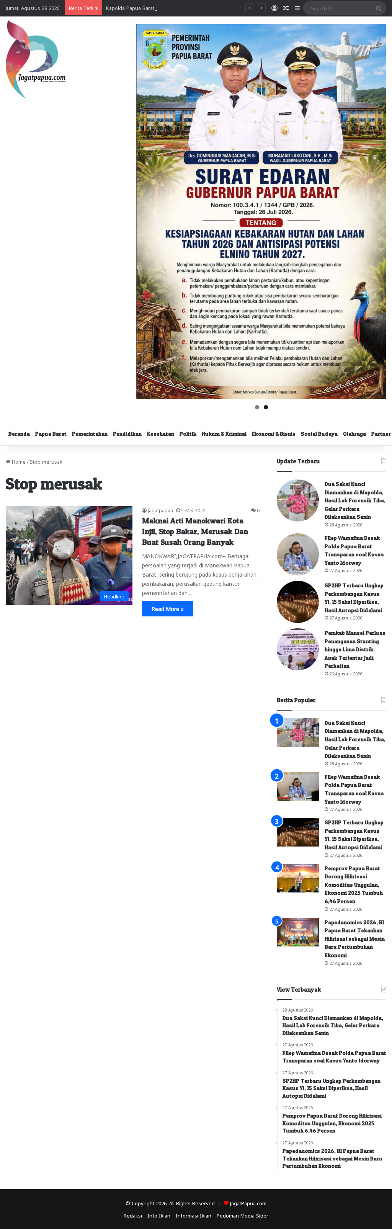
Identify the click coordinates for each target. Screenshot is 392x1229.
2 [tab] (266, 407)
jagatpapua (160, 510)
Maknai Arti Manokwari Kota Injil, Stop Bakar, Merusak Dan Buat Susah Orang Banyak (195, 531)
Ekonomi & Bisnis (274, 433)
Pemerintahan (90, 433)
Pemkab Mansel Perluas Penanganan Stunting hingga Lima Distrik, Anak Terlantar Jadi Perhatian (355, 649)
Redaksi (133, 1215)
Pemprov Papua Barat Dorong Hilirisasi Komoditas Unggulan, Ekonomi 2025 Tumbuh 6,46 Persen (354, 884)
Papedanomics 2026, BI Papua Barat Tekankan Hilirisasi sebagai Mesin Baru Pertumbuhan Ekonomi (355, 938)
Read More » (168, 608)
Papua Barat (51, 433)
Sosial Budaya (319, 433)
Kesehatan (160, 433)
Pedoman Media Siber (242, 1215)
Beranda (19, 433)
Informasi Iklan (193, 1215)
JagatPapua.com (248, 1203)
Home (18, 461)
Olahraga (354, 433)
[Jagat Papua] (35, 59)
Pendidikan (127, 433)
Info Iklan (158, 1215)
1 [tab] (257, 407)
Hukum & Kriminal (224, 433)
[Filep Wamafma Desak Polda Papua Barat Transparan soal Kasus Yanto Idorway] (298, 554)
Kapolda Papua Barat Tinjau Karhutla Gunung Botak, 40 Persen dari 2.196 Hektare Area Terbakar (219, 7)
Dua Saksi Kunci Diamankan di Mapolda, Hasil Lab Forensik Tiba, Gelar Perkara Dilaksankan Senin (355, 500)
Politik (188, 433)
